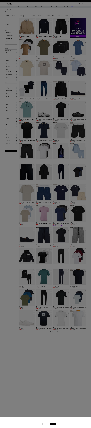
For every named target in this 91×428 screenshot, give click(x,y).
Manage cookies (38, 424)
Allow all (53, 424)
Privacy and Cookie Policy (73, 421)
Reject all (46, 424)
